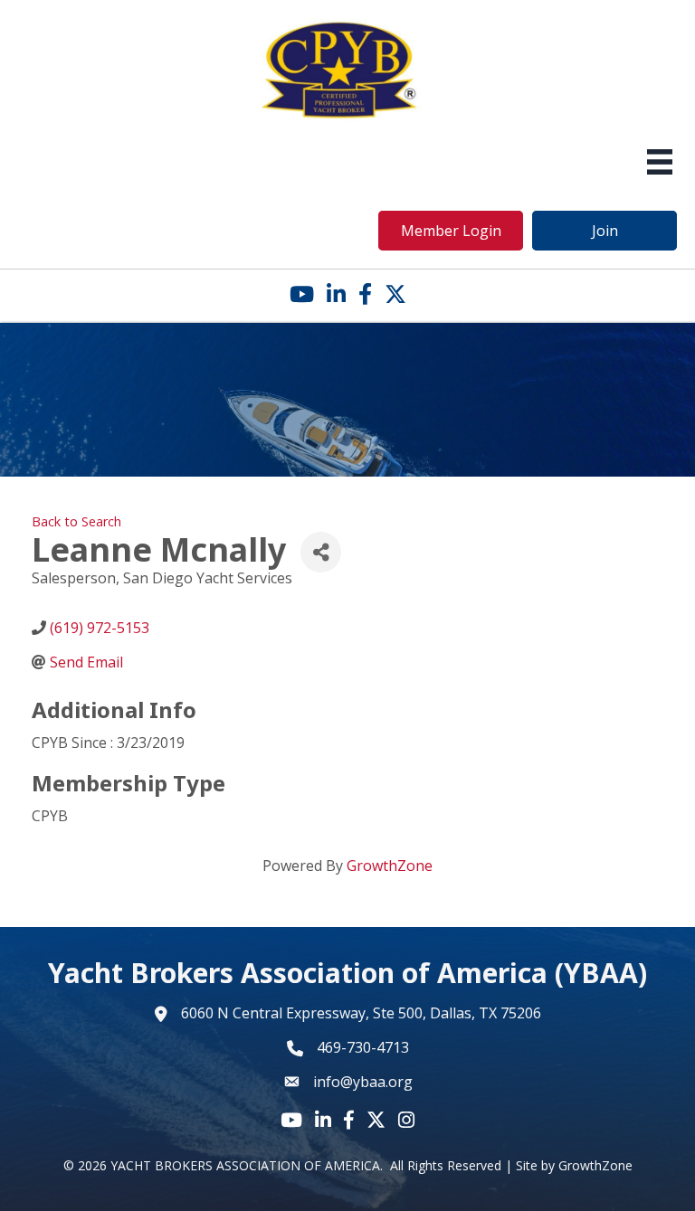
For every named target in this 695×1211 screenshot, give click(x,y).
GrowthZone (390, 865)
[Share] (320, 552)
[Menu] (659, 162)
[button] (450, 231)
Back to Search (76, 521)
